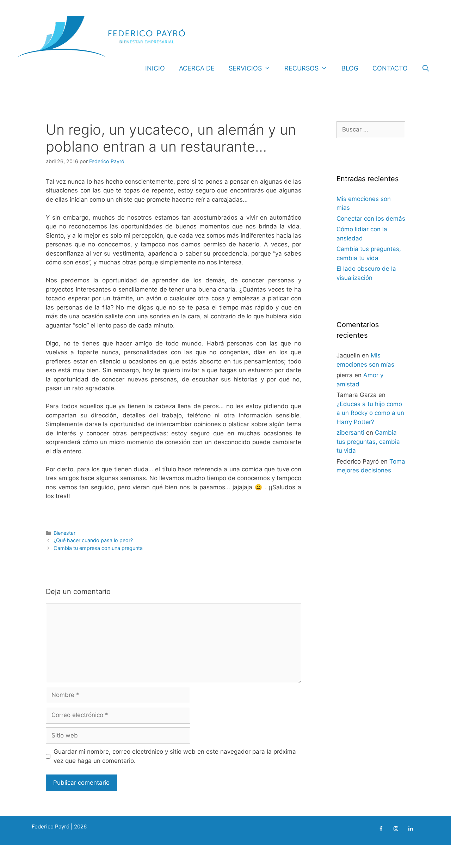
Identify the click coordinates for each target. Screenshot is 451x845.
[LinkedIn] (410, 829)
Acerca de (197, 68)
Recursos (301, 68)
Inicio (155, 68)
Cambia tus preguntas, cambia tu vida (368, 441)
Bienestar (64, 533)
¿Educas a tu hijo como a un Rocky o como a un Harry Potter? (370, 412)
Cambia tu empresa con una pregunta (98, 548)
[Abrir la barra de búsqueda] (426, 68)
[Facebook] (381, 829)
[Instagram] (396, 829)
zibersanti (350, 432)
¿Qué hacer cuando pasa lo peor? (93, 540)
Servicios (245, 68)
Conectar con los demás (370, 218)
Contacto (390, 68)
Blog (349, 68)
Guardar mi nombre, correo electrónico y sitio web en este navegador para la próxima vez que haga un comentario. (175, 756)
